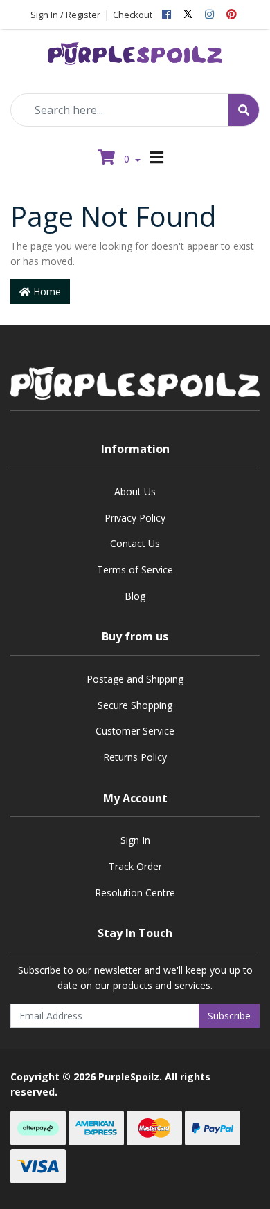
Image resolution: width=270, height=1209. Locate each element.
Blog (135, 595)
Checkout (132, 14)
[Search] (243, 110)
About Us (135, 491)
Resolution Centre (135, 892)
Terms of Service (135, 569)
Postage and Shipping (135, 678)
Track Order (135, 866)
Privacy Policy (135, 517)
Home (45, 291)
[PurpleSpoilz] (135, 49)
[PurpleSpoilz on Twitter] (188, 14)
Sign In (135, 840)
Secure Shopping (135, 705)
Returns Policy (135, 757)
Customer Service (135, 730)
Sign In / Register (65, 14)
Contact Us (135, 543)
